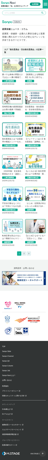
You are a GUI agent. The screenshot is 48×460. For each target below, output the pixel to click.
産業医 (29, 81)
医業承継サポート (8, 445)
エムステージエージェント (11, 429)
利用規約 (5, 386)
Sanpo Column (7, 366)
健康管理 (30, 210)
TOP (3, 346)
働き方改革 (8, 113)
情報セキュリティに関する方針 (13, 396)
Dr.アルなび (6, 414)
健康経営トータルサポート (11, 425)
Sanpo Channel (8, 356)
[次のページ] (29, 253)
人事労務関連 (9, 81)
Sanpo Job (6, 370)
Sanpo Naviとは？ (8, 375)
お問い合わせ (7, 380)
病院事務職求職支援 (9, 434)
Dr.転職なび (6, 409)
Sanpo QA (6, 361)
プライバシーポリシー (10, 391)
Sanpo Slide (6, 351)
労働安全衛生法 (32, 113)
